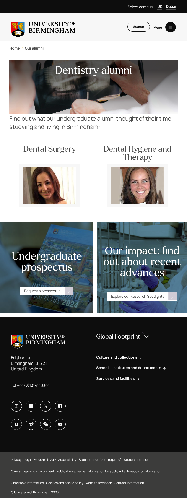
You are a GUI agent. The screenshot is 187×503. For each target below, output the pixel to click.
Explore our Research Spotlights (137, 296)
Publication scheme (71, 471)
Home (14, 48)
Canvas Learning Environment (32, 471)
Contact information (129, 483)
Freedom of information (144, 471)
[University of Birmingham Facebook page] (60, 406)
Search (138, 26)
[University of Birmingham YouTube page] (60, 424)
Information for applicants (106, 471)
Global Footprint (118, 336)
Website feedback (99, 483)
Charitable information (27, 483)
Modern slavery (45, 459)
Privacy (16, 459)
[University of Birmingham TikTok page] (16, 424)
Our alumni (34, 48)
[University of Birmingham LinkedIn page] (31, 406)
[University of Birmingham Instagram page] (16, 406)
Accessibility (67, 459)
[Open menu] (170, 27)
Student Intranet (136, 459)
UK (159, 6)
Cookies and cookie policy (64, 483)
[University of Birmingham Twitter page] (45, 406)
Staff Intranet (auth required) (100, 459)
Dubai (171, 6)
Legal (27, 459)
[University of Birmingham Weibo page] (31, 424)
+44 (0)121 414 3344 (33, 385)
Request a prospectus (42, 290)
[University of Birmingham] (43, 27)
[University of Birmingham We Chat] (45, 424)
